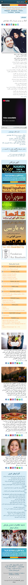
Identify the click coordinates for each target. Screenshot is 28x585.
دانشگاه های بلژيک (10, 567)
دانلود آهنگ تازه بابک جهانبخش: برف (16, 156)
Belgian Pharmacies (7, 289)
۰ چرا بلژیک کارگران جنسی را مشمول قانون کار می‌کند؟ (15, 481)
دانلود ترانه (24, 97)
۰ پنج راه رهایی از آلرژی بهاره (20, 517)
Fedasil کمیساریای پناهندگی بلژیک (10, 269)
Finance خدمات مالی (14, 281)
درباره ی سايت (16, 568)
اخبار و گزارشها (18, 565)
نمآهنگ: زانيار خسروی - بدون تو (17, 138)
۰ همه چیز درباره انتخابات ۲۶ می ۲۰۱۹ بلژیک (17, 514)
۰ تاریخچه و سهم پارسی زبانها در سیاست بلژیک (16, 512)
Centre (4, 307)
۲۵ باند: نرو (22, 144)
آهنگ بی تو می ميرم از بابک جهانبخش (16, 135)
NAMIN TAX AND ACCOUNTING (10, 284)
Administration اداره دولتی (15, 266)
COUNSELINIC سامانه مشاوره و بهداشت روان (13, 294)
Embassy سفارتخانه (15, 271)
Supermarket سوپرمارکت (15, 313)
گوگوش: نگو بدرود (20, 137)
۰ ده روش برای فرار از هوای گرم (19, 507)
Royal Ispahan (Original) (8, 302)
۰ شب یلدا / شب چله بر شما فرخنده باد (18, 478)
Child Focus (5, 308)
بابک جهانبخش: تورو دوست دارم (17, 140)
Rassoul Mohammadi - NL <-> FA (11, 327)
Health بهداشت (15, 286)
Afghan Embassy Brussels (9, 274)
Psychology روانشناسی (15, 291)
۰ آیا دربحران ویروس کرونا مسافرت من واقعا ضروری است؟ (14, 497)
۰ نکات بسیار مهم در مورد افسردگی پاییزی (18, 502)
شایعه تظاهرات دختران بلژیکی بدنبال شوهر (14, 526)
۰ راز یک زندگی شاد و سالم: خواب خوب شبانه (17, 479)
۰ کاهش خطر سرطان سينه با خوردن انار (18, 501)
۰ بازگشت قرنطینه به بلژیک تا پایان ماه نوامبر (17, 496)
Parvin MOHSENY (7, 295)
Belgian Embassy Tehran (9, 275)
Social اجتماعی (15, 304)
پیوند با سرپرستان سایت (13, 569)
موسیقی (23, 17)
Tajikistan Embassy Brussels (9, 279)
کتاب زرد (9, 565)
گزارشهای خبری (14, 473)
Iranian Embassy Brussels (9, 277)
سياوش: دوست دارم (20, 141)
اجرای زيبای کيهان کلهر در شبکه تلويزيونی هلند (13, 143)
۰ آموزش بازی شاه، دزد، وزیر (20, 499)
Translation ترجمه (15, 318)
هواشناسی (21, 567)
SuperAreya (5, 315)
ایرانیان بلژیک (20, 2)
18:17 (14, 127)
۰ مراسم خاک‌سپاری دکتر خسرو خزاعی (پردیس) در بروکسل (14, 476)
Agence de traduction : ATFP (10, 320)
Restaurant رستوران (15, 298)
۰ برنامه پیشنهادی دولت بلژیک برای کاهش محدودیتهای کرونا (14, 494)
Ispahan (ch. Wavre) (7, 300)
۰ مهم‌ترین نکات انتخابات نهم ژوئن (19, 483)
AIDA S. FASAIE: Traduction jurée (11, 322)
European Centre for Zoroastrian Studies (13, 310)
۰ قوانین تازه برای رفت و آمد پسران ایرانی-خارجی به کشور (14, 515)
